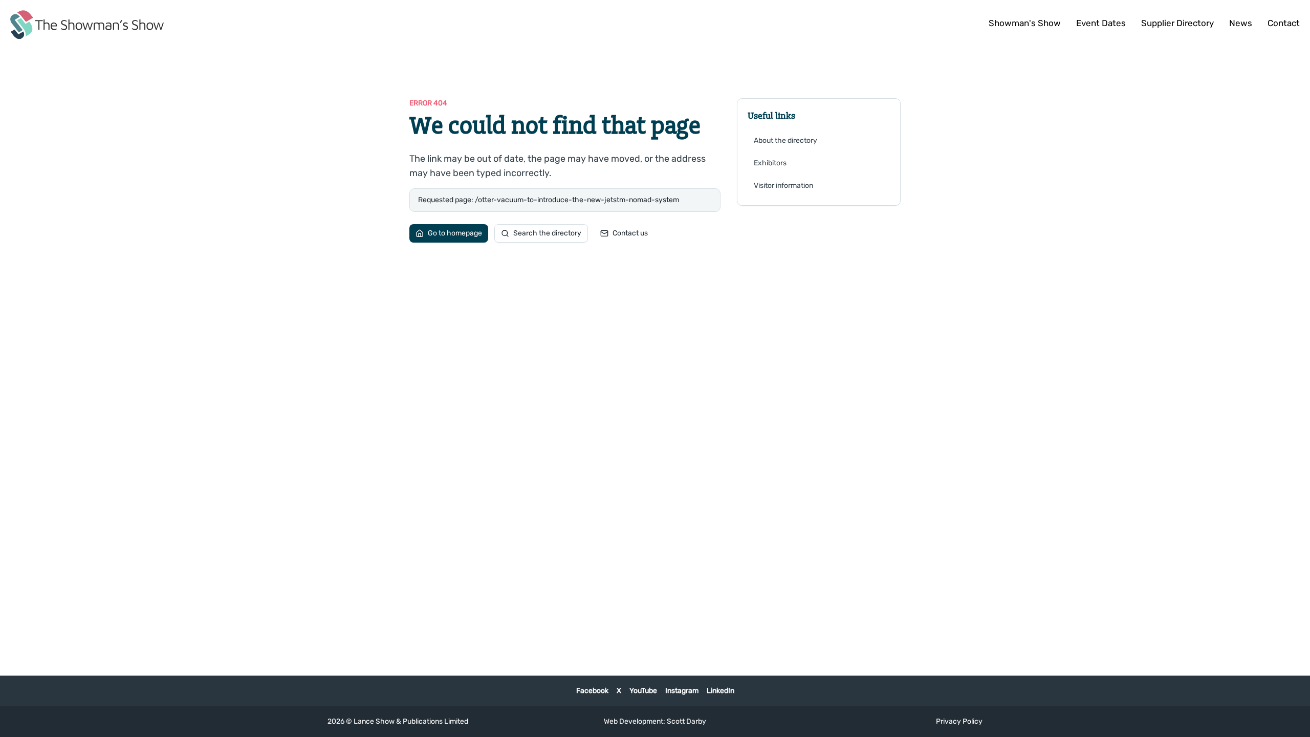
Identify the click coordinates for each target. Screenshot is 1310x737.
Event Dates (1101, 23)
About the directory (785, 140)
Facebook (592, 690)
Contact (1284, 23)
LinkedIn (720, 690)
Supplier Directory (1177, 23)
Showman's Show (1025, 23)
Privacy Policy (959, 721)
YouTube (643, 690)
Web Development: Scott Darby (655, 721)
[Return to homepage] (87, 24)
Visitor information (783, 185)
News (1240, 23)
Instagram (681, 690)
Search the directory (547, 233)
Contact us (630, 233)
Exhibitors (770, 163)
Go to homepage (455, 233)
